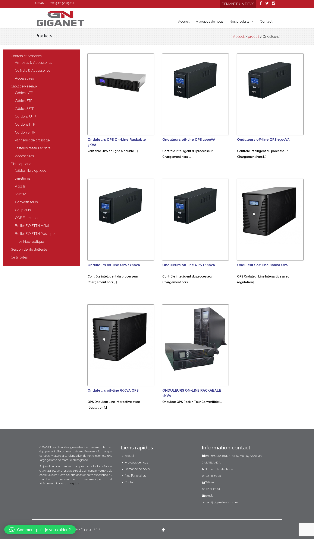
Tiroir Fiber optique (29, 242)
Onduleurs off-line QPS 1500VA (263, 140)
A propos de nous (209, 21)
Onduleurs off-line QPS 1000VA (188, 265)
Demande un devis (238, 4)
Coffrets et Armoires (26, 56)
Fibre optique (21, 164)
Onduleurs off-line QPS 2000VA (188, 140)
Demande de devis (137, 469)
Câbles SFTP (24, 109)
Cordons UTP (25, 117)
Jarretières (23, 178)
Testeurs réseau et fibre (32, 148)
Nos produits (239, 21)
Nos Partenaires (135, 475)
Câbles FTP (23, 101)
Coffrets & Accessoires (32, 70)
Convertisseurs (26, 202)
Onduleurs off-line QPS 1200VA (114, 265)
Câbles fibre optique (30, 171)
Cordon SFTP (25, 132)
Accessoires (24, 78)
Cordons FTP (25, 124)
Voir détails (124, 96)
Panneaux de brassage (32, 140)
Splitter (20, 194)
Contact (266, 21)
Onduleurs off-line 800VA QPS (262, 265)
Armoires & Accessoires (33, 63)
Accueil (183, 21)
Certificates (19, 257)
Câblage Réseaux (24, 86)
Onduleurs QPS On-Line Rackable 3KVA (117, 142)
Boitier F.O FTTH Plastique (34, 234)
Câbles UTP (24, 93)
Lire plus (73, 483)
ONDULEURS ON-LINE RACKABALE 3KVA (191, 393)
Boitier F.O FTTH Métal (32, 226)
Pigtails (20, 186)
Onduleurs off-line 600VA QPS (113, 390)
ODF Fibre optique (29, 218)
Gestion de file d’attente (29, 249)
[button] (40, 529)
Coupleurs (23, 210)
